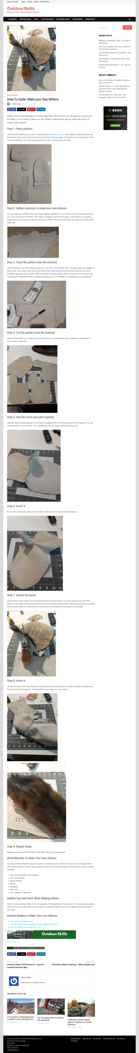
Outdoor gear (24, 948)
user (100, 80)
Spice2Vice (87, 1039)
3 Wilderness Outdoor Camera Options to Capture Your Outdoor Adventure (80, 1022)
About (23, 1)
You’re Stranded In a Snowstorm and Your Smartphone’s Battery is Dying (114, 88)
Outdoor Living (63, 19)
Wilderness (77, 19)
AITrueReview (75, 1039)
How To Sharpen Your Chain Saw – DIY (25, 927)
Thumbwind (121, 1039)
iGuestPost (97, 1039)
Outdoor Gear (47, 19)
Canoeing (13, 19)
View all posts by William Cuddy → (33, 982)
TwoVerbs (74, 1041)
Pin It (32, 109)
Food (36, 19)
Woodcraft (90, 19)
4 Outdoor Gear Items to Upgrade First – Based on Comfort (34, 924)
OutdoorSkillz (21, 8)
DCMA (36, 1)
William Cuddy (17, 104)
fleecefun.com (56, 134)
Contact (29, 1)
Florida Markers (109, 1039)
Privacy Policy (44, 1)
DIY (16, 948)
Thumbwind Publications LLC (31, 1039)
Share (13, 109)
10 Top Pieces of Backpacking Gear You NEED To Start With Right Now (20, 1018)
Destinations (25, 19)
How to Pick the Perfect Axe (21, 921)
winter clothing (37, 948)
